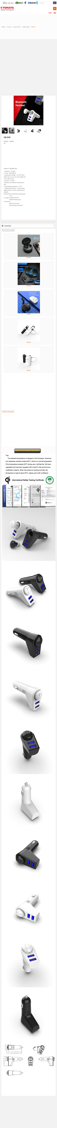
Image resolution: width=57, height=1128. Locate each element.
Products (9, 27)
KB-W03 (29, 257)
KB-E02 (29, 342)
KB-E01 (29, 370)
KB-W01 (29, 314)
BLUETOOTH (17, 27)
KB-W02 (29, 286)
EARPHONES (26, 27)
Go (54, 3)
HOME (3, 27)
